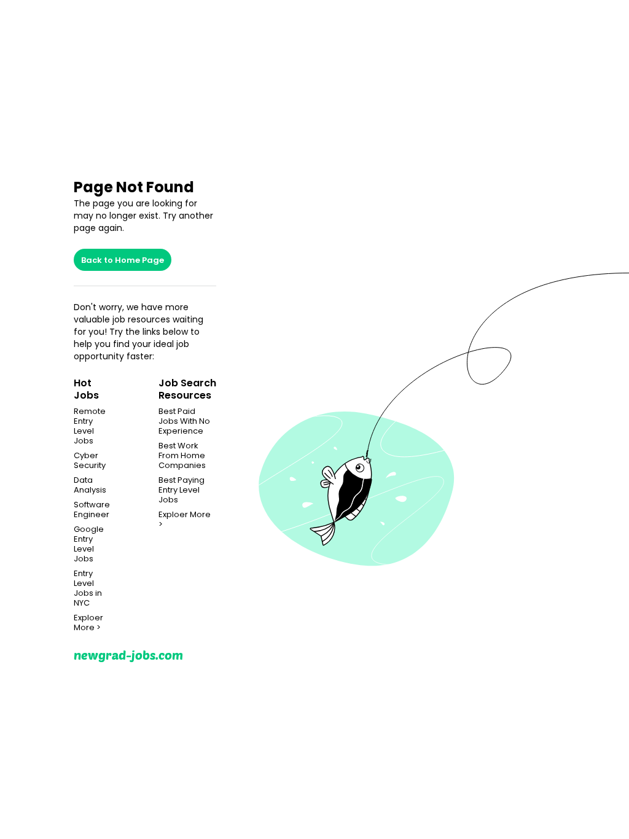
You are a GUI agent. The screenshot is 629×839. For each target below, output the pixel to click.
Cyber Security (90, 460)
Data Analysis (90, 485)
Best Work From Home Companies (182, 455)
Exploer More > (88, 623)
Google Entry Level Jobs (89, 544)
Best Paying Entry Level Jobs (181, 490)
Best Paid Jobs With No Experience (184, 421)
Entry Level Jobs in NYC (88, 588)
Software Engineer (92, 510)
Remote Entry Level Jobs (90, 426)
